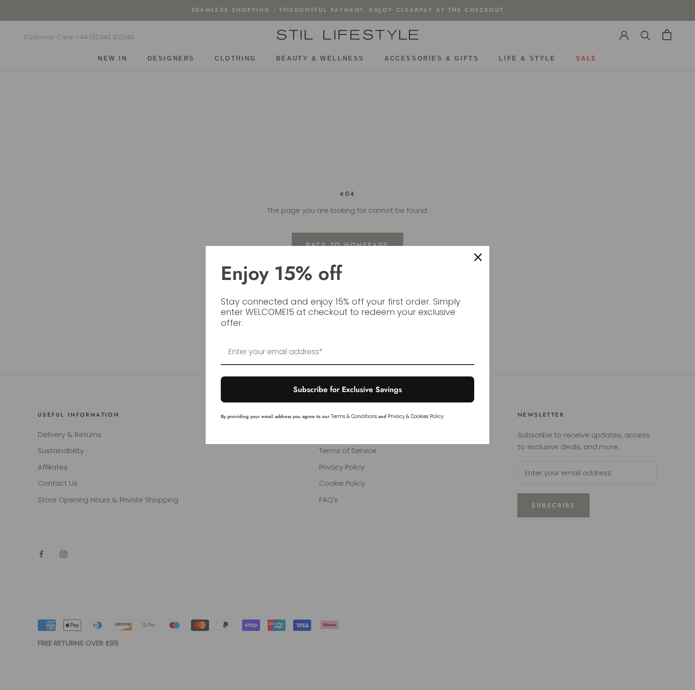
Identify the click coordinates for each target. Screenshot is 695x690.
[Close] (478, 257)
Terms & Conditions (354, 416)
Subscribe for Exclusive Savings (347, 389)
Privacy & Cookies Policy (415, 416)
